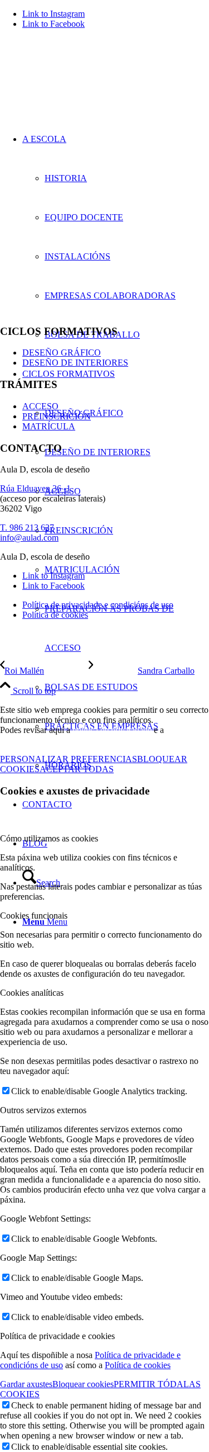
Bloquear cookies (83, 1384)
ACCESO (40, 406)
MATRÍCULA (48, 426)
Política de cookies (138, 1365)
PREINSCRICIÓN (56, 416)
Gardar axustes (26, 1384)
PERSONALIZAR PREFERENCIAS (68, 759)
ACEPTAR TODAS (77, 769)
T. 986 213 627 (27, 527)
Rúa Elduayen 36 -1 (35, 488)
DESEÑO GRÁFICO (61, 352)
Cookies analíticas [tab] (32, 992)
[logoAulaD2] (83, 91)
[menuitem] (127, 334)
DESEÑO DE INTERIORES (75, 362)
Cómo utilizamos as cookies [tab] (49, 838)
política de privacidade (112, 730)
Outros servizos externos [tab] (43, 1110)
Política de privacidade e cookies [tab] (57, 1336)
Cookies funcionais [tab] (33, 915)
